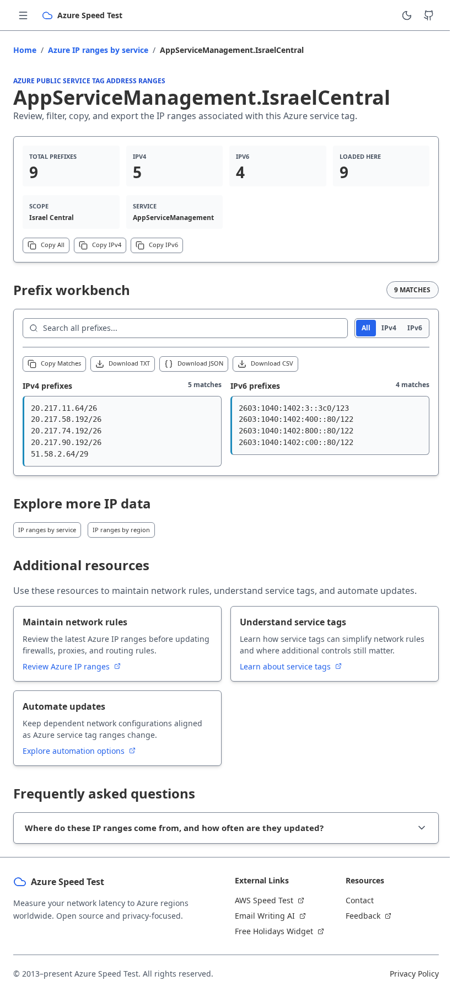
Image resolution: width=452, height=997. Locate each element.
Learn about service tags (286, 666)
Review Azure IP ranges (67, 666)
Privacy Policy (406, 973)
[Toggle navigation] (23, 15)
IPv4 (388, 328)
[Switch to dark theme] (407, 15)
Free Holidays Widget (270, 931)
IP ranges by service (47, 530)
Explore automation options (75, 751)
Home (24, 50)
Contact (354, 900)
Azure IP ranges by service (98, 50)
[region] (122, 431)
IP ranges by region (121, 530)
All (366, 328)
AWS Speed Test (260, 900)
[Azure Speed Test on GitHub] (429, 15)
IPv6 (414, 328)
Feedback (357, 915)
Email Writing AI (261, 915)
